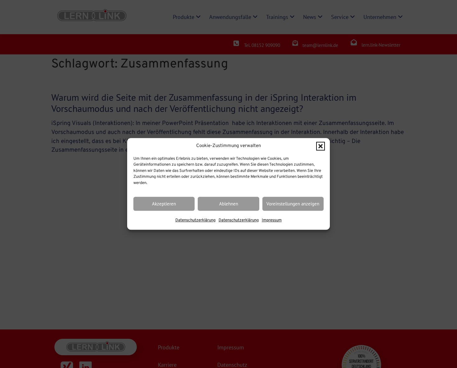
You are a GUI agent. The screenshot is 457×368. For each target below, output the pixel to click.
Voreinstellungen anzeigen (292, 204)
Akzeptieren (164, 204)
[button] (320, 146)
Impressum (272, 220)
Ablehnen (228, 204)
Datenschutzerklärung (195, 220)
